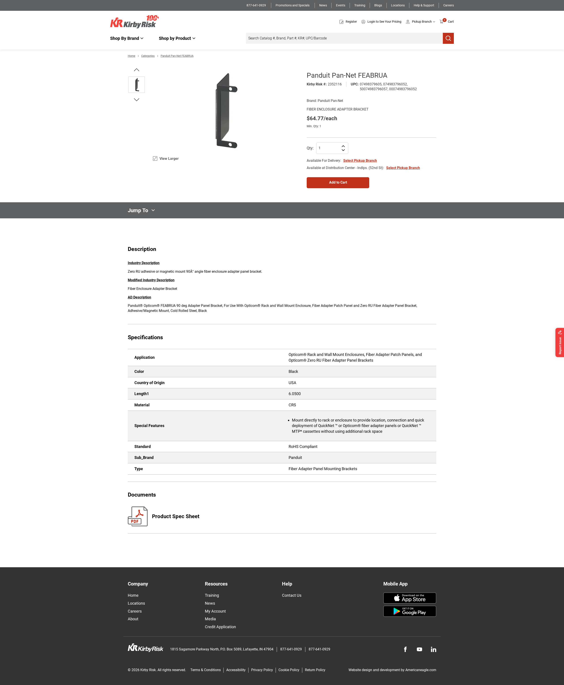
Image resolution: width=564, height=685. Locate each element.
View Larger (169, 159)
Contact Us (291, 595)
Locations (398, 5)
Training (359, 5)
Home (131, 55)
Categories (148, 55)
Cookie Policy (288, 670)
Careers (448, 5)
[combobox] (344, 38)
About (133, 619)
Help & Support (424, 5)
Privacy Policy (262, 670)
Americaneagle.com (420, 670)
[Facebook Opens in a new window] (405, 649)
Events (340, 5)
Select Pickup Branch (360, 160)
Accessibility (236, 670)
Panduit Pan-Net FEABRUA (177, 55)
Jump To (138, 210)
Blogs (378, 5)
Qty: (310, 148)
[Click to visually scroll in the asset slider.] (136, 69)
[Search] (448, 38)
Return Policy (315, 670)
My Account (215, 611)
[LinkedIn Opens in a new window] (433, 649)
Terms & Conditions (205, 670)
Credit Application (220, 626)
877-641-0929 (257, 5)
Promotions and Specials (293, 5)
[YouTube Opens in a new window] (419, 649)
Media (210, 619)
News (323, 5)
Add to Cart (338, 182)
